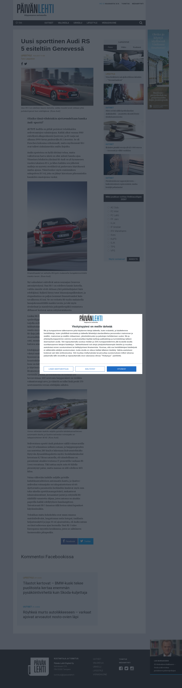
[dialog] (91, 344)
